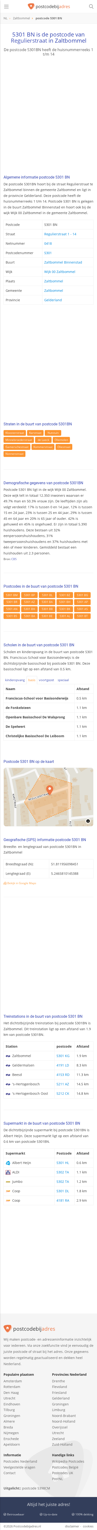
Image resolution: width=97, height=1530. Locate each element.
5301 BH (64, 602)
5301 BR (11, 602)
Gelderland (53, 300)
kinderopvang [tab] (15, 680)
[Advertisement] (48, 116)
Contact (10, 1473)
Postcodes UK (62, 1473)
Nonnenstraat (14, 454)
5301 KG (63, 1056)
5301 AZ (29, 602)
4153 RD (63, 1074)
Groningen (12, 1415)
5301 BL (47, 595)
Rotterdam (12, 1386)
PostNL (57, 1479)
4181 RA (63, 1200)
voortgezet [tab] (46, 680)
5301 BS (11, 616)
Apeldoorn (12, 1444)
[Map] (48, 797)
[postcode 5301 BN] (49, 6)
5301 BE (47, 616)
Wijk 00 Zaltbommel (59, 271)
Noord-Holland (63, 1421)
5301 (48, 253)
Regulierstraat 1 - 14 (60, 234)
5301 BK (64, 609)
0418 (48, 243)
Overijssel (60, 1427)
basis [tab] (31, 680)
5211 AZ (63, 1084)
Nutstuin (53, 433)
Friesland (59, 1392)
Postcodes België (65, 1467)
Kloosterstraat (14, 433)
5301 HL (63, 1162)
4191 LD (63, 1065)
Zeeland (58, 1438)
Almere (9, 1421)
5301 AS (82, 609)
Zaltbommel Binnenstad (63, 262)
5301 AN (11, 609)
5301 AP (82, 602)
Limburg (58, 1410)
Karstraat (35, 433)
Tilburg (9, 1410)
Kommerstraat (43, 447)
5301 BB (47, 609)
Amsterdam (13, 1381)
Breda (8, 1427)
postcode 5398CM (36, 1488)
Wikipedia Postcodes (68, 1461)
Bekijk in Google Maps (21, 883)
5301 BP (29, 595)
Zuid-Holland (62, 1444)
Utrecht (9, 1398)
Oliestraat (63, 447)
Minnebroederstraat (18, 440)
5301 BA (47, 602)
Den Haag (11, 1392)
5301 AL (65, 616)
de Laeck (43, 440)
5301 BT (82, 616)
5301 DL (63, 1191)
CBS (14, 559)
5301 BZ (64, 595)
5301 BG (82, 595)
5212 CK (63, 1093)
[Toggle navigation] (6, 6)
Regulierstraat (29, 40)
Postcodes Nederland (20, 1461)
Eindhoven (12, 1404)
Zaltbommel (53, 281)
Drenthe (58, 1381)
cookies (88, 1526)
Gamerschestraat (16, 447)
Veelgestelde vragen (19, 1467)
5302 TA (63, 1172)
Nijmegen (11, 1433)
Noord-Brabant (64, 1415)
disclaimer (72, 1526)
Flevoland (59, 1386)
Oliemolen (61, 440)
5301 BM (12, 595)
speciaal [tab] (63, 680)
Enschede (11, 1438)
